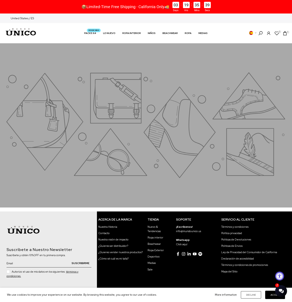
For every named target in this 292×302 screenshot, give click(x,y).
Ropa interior (155, 237)
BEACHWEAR (170, 33)
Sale (150, 269)
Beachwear (154, 244)
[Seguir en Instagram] (184, 254)
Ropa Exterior (156, 250)
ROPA (188, 33)
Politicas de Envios (232, 246)
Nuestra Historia (107, 227)
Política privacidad (231, 233)
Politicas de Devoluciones (236, 239)
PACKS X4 (91, 33)
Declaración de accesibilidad (237, 258)
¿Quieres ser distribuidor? (113, 246)
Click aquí (181, 244)
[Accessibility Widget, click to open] (279, 276)
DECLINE (251, 294)
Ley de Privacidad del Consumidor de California (249, 252)
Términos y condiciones (234, 227)
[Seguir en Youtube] (195, 254)
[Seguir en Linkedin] (189, 254)
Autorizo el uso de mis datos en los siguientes (42, 274)
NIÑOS (152, 33)
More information (226, 294)
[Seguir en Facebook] (178, 254)
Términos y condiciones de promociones (244, 265)
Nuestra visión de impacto (113, 239)
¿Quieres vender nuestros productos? (120, 252)
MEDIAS (203, 33)
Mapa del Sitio (229, 271)
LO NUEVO (109, 33)
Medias (152, 263)
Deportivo (154, 256)
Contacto (104, 233)
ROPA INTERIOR (131, 33)
